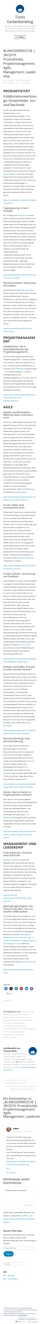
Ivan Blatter (11, 174)
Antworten (12, 1173)
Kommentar (29, 1205)
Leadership (7, 1020)
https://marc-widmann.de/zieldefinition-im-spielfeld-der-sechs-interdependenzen (19, 398)
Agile (24, 1012)
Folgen (8, 1254)
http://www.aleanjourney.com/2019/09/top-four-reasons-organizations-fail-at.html (19, 834)
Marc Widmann (18, 368)
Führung (30, 1012)
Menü (21, 37)
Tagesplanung (9, 1034)
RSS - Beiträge (8, 1275)
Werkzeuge (20, 1034)
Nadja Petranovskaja (25, 290)
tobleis (16, 1128)
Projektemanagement (11, 1029)
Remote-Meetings (28, 1029)
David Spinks (25, 558)
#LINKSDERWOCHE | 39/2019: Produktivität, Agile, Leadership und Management (20, 1087)
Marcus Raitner (13, 860)
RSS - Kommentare (10, 1279)
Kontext (18, 1017)
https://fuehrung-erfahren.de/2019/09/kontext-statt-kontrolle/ (17, 898)
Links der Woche (24, 80)
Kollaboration (8, 1017)
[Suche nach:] (14, 1264)
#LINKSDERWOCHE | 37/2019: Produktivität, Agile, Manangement (15, 1081)
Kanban (26, 1014)
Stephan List (23, 215)
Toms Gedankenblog (20, 19)
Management (18, 1020)
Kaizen (19, 1014)
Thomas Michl (10, 80)
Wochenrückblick (9, 1037)
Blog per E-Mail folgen (12, 1231)
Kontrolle (25, 1017)
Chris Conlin (25, 645)
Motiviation (7, 1023)
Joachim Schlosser (29, 961)
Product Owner (19, 1023)
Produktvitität (19, 1026)
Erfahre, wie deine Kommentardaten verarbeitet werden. (19, 1218)
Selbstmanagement (16, 1032)
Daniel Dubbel (20, 492)
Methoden (29, 1020)
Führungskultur (9, 1014)
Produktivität (8, 1026)
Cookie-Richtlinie (22, 1315)
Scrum (5, 1032)
